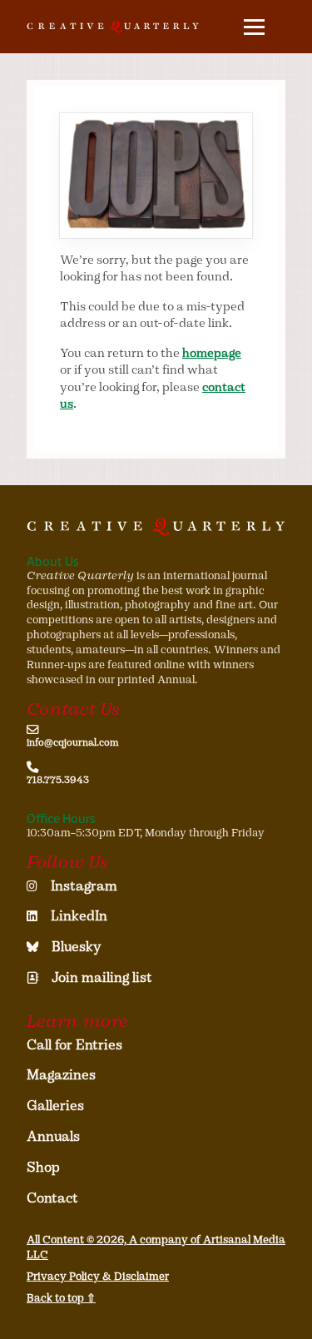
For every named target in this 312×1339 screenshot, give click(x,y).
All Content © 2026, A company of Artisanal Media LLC (156, 1247)
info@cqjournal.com (73, 742)
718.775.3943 (58, 780)
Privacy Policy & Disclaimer (98, 1276)
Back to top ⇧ (61, 1298)
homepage (211, 352)
